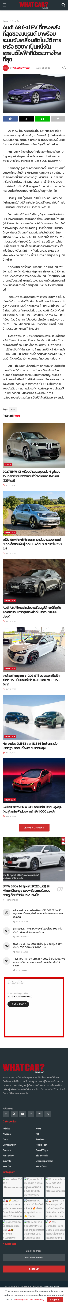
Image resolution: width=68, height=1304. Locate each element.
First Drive (8, 1155)
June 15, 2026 (10, 816)
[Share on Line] (42, 119)
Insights (7, 1161)
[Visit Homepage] (33, 5)
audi (13, 409)
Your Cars (41, 1166)
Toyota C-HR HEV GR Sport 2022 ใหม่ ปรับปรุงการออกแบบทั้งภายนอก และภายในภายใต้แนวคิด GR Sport (39, 962)
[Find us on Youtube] (22, 1114)
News (38, 1128)
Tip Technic (42, 1155)
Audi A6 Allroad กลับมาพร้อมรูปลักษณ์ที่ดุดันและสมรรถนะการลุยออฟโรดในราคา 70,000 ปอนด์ (32, 612)
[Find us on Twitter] (14, 1114)
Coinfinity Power (52, 1286)
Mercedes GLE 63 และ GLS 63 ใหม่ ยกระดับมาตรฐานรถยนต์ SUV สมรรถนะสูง (30, 745)
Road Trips (42, 1150)
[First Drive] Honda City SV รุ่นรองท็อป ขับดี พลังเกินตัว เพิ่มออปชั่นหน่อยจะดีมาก (37, 930)
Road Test (41, 1145)
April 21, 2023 (43, 67)
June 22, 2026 (10, 553)
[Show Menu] (4, 5)
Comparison (9, 1145)
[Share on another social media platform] (58, 119)
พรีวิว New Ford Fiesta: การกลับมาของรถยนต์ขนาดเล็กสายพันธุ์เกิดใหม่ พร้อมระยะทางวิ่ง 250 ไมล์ (32, 544)
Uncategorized (44, 1161)
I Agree (54, 1299)
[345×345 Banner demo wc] (34, 1007)
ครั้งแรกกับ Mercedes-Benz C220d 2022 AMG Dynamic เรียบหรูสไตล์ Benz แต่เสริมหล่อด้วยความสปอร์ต (38, 913)
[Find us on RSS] (47, 1114)
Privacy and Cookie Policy (29, 1299)
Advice (6, 1128)
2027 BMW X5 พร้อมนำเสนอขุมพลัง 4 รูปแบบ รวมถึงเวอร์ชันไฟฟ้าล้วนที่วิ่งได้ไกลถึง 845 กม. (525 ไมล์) (31, 476)
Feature (7, 1150)
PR (37, 1134)
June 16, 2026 (10, 621)
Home (6, 21)
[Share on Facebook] (10, 119)
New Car (16, 21)
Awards (7, 1134)
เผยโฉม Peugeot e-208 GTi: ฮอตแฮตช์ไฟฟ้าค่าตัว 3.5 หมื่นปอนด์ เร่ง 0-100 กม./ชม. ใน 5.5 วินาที (31, 680)
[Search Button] (63, 5)
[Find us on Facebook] (6, 1114)
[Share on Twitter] (26, 119)
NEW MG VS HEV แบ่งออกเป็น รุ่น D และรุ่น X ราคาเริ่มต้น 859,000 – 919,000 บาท (37, 945)
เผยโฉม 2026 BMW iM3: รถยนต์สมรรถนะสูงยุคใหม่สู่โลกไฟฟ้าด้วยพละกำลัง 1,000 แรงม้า (32, 809)
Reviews (40, 1139)
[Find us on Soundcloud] (39, 1114)
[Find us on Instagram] (31, 1114)
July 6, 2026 (9, 485)
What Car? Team (21, 67)
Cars (8, 464)
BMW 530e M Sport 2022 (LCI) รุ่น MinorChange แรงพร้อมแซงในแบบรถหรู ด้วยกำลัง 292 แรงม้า (26, 890)
